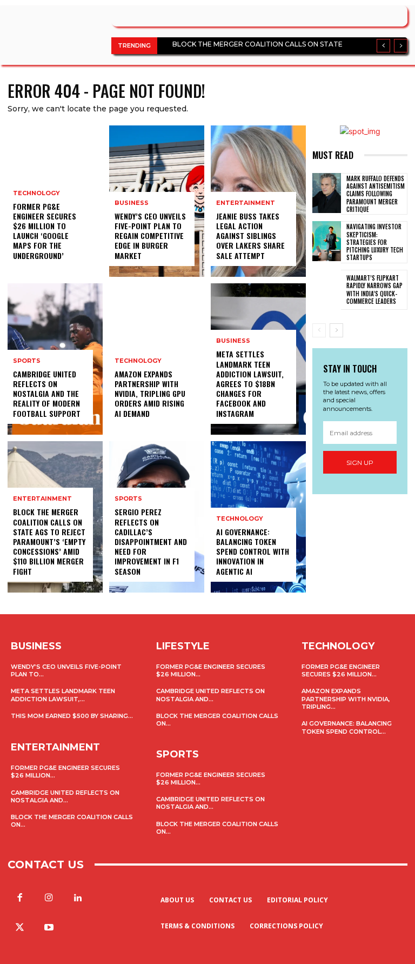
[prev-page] (319, 330)
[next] (400, 45)
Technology (36, 193)
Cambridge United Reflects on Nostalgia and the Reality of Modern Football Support (47, 393)
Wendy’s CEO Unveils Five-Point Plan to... (66, 670)
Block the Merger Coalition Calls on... (217, 827)
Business (132, 203)
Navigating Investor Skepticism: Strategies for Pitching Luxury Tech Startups (374, 242)
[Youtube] (49, 928)
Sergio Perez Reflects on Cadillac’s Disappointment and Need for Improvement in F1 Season (151, 541)
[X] (19, 928)
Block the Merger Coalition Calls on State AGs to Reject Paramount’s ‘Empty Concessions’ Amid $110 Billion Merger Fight (49, 541)
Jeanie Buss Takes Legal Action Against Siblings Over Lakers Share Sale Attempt (250, 235)
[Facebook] (19, 898)
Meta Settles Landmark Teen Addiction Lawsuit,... (63, 694)
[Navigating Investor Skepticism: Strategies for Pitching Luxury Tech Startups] (326, 241)
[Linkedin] (78, 898)
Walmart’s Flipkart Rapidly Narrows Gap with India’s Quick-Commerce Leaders (374, 289)
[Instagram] (49, 898)
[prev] (383, 45)
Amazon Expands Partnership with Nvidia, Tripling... (346, 698)
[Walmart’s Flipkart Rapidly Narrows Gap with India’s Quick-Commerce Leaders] (326, 290)
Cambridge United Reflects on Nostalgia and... (65, 796)
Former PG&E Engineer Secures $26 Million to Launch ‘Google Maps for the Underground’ (44, 231)
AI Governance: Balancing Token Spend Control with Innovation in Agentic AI (252, 551)
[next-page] (336, 330)
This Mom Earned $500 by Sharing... (72, 716)
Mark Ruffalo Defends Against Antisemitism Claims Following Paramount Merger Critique (375, 194)
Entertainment (42, 499)
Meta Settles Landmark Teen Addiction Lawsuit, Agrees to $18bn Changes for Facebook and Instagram (250, 383)
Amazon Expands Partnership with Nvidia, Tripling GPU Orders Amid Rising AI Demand (150, 393)
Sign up (359, 462)
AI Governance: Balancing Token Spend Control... (347, 727)
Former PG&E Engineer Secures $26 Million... (210, 670)
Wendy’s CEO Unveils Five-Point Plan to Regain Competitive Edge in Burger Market (150, 235)
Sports (27, 361)
